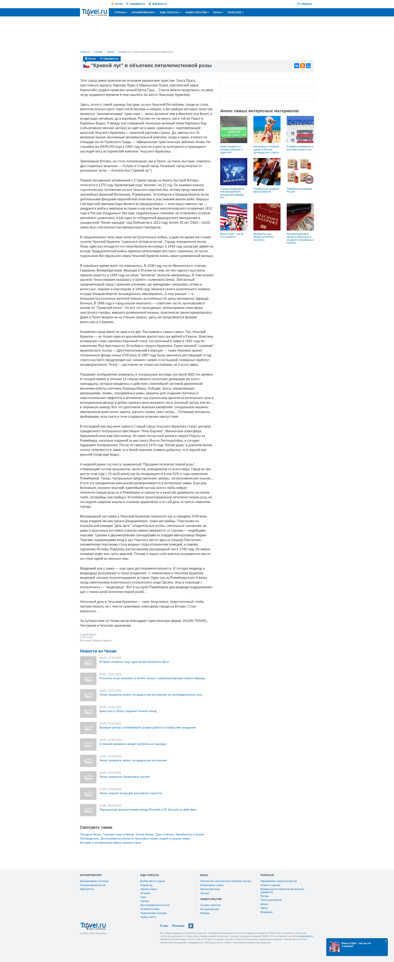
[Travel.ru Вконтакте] (190, 925)
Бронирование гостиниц (94, 881)
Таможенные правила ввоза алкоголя (266, 190)
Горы (143, 897)
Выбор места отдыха (152, 881)
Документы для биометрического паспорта (263, 237)
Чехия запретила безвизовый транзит (125, 776)
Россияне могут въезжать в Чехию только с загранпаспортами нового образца (152, 678)
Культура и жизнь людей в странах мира (162, 838)
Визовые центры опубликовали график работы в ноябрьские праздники (148, 727)
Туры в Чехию (164, 834)
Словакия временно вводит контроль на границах (133, 743)
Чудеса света (148, 917)
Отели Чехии (144, 834)
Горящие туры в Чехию (118, 834)
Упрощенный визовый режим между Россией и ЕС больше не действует (148, 809)
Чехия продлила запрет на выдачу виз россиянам (133, 760)
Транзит (205, 893)
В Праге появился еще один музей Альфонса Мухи (134, 661)
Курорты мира (148, 889)
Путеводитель (89, 838)
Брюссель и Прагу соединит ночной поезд (128, 711)
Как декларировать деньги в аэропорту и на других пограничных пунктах (300, 238)
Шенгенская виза (210, 889)
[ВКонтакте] (296, 65)
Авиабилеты (137, 3)
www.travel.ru (306, 936)
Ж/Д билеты (159, 3)
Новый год (146, 885)
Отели (119, 3)
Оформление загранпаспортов (278, 881)
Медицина (266, 912)
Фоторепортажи (209, 909)
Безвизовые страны (212, 885)
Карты (264, 908)
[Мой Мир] (308, 65)
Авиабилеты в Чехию (190, 834)
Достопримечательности (117, 838)
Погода (264, 896)
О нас (164, 925)
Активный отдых (149, 909)
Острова (145, 893)
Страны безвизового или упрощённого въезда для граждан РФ (232, 193)
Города (144, 901)
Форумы (307, 3)
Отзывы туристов (210, 905)
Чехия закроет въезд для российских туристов (131, 793)
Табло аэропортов (271, 900)
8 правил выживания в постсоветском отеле (300, 148)
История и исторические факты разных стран (110, 842)
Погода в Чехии (90, 834)
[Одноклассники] (302, 65)
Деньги (264, 904)
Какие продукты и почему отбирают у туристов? (231, 149)
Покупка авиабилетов (92, 885)
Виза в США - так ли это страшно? (231, 235)
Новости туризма (270, 885)
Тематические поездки (153, 913)
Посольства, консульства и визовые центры (225, 881)
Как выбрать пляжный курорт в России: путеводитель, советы (266, 149)
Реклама (178, 925)
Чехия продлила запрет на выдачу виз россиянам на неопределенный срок (151, 694)
